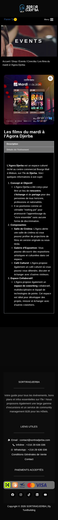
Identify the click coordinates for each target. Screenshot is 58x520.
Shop (14, 61)
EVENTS (29, 41)
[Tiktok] (29, 494)
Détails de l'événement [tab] (18, 149)
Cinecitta (31, 61)
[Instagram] (21, 494)
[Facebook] (12, 494)
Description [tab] (12, 144)
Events (22, 61)
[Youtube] (45, 494)
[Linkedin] (37, 494)
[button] (50, 78)
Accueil (6, 61)
